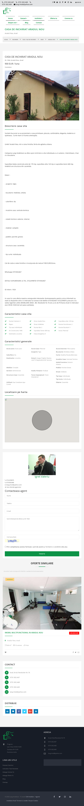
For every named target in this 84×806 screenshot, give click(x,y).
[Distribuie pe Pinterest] (36, 711)
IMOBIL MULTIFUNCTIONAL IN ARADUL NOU (24, 632)
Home (10, 18)
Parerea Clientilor (8, 765)
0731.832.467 (9, 2)
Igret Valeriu (42, 476)
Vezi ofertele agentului (14, 487)
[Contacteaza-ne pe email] (60, 2)
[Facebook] (62, 2)
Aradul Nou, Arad (13, 640)
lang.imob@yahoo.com (24, 4)
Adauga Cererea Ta (8, 772)
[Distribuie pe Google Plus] (30, 711)
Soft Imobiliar (30, 797)
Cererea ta (68, 18)
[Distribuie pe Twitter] (75, 652)
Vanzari (23, 18)
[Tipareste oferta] (7, 711)
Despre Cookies (33, 801)
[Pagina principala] (7, 11)
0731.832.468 (23, 2)
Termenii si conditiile (53, 547)
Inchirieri (38, 18)
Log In (78, 2)
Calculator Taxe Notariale (10, 768)
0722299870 (10, 480)
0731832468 (10, 482)
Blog (26, 23)
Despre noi (12, 23)
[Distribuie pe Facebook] (73, 652)
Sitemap (5, 782)
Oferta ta (53, 18)
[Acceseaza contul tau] (57, 2)
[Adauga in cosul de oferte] (5, 652)
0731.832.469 (15, 687)
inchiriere (10, 579)
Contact (39, 23)
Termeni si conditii (22, 801)
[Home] (8, 737)
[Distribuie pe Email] (78, 652)
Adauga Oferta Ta (8, 775)
